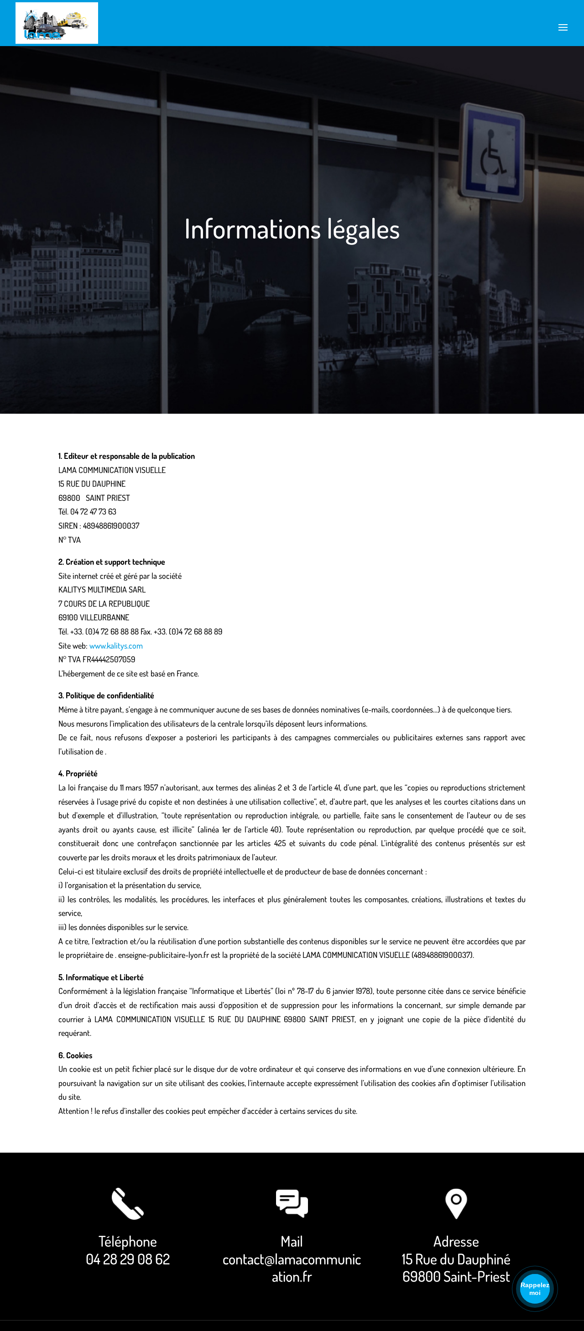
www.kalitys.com (116, 645)
